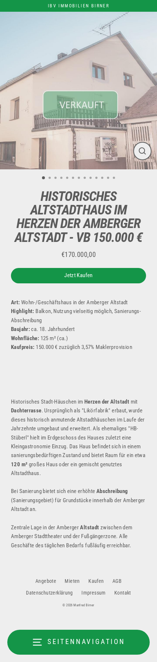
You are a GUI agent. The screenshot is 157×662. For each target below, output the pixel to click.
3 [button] (56, 178)
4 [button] (62, 178)
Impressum (93, 593)
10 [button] (97, 178)
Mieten (72, 581)
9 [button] (91, 178)
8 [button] (85, 178)
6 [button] (74, 178)
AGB (117, 581)
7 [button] (79, 178)
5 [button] (68, 178)
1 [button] (44, 178)
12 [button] (109, 178)
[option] (78, 90)
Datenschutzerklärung (49, 593)
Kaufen (96, 581)
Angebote (45, 581)
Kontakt (122, 593)
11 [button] (103, 178)
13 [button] (114, 178)
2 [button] (50, 178)
